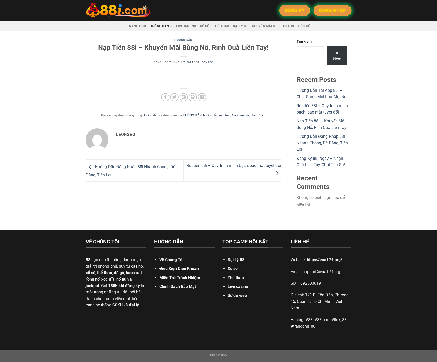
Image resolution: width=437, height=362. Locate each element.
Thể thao (221, 26)
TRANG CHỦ (136, 26)
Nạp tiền (238, 115)
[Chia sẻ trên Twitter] (174, 97)
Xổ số (204, 26)
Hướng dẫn (159, 26)
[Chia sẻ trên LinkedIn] (202, 97)
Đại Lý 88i (241, 26)
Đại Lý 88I (237, 259)
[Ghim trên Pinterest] (193, 97)
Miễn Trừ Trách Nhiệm (179, 277)
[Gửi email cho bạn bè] (184, 97)
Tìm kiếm (304, 41)
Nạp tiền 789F (255, 115)
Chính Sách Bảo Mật (177, 286)
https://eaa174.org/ (324, 259)
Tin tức (287, 26)
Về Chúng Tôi (171, 259)
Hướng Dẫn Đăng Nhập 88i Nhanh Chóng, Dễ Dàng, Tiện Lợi (322, 143)
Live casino (186, 26)
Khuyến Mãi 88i (265, 26)
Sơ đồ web (237, 295)
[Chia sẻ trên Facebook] (165, 97)
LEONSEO (206, 62)
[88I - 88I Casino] (118, 10)
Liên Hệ (304, 26)
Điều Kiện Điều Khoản (179, 268)
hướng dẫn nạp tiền (216, 115)
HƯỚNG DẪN (192, 115)
